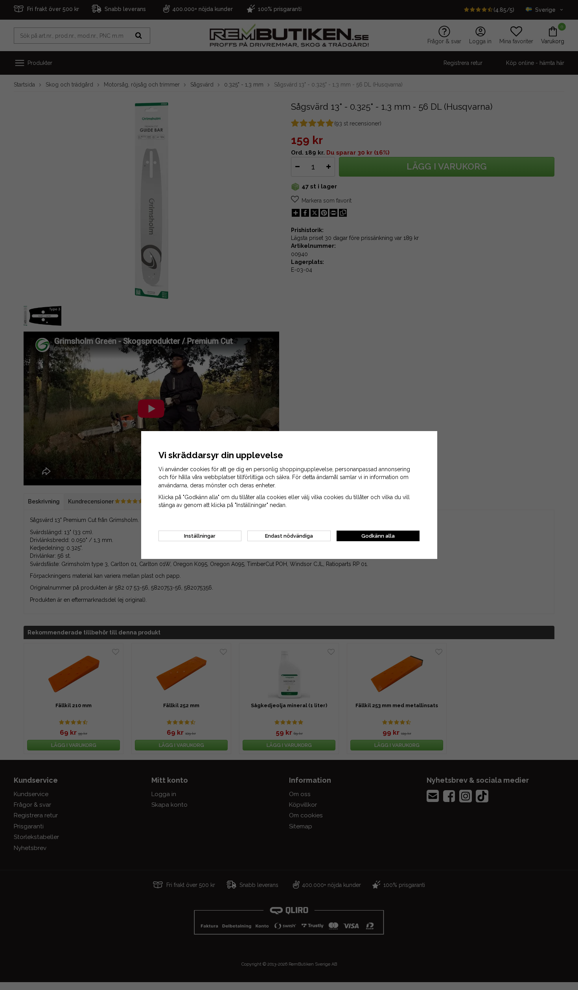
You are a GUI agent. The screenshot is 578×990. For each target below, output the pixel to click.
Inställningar (199, 536)
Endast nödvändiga (289, 536)
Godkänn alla (378, 536)
